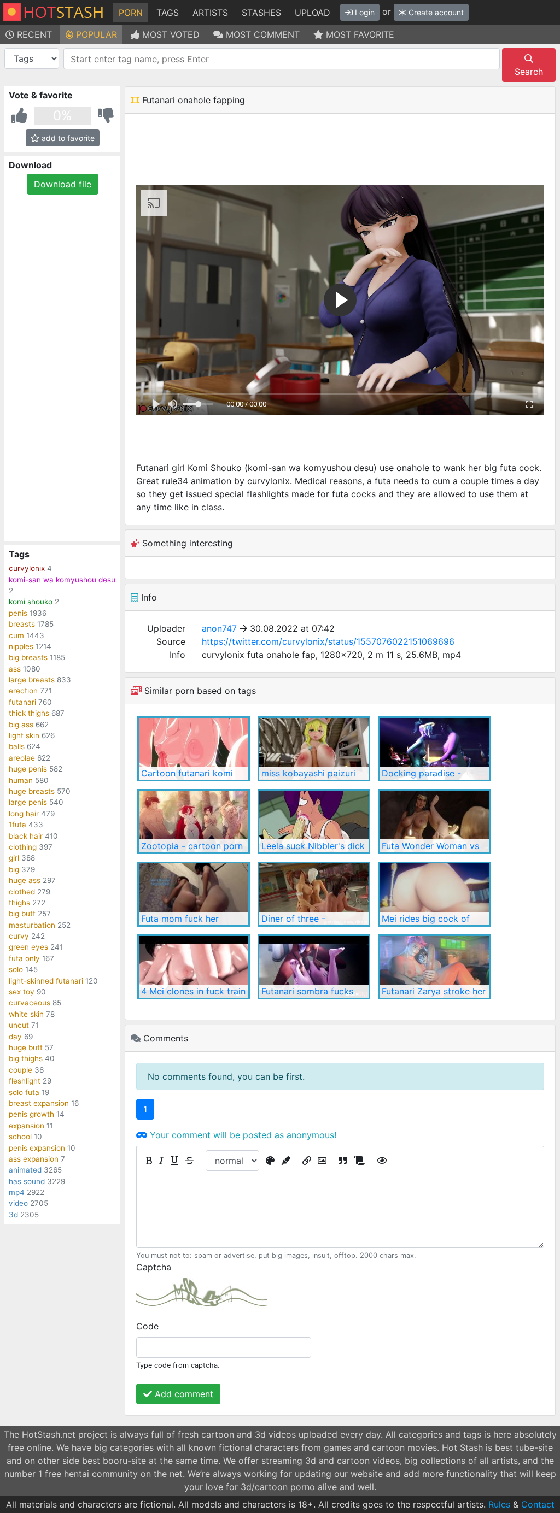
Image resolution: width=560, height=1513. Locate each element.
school (20, 1136)
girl (14, 857)
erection (23, 690)
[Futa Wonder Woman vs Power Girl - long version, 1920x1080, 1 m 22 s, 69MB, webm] (434, 821)
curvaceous (29, 1002)
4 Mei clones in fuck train (193, 991)
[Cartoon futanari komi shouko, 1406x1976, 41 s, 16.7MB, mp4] (193, 749)
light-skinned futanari (46, 980)
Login (364, 12)
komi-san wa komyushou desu (62, 579)
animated (25, 1169)
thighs (19, 902)
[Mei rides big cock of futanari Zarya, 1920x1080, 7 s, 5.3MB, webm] (434, 894)
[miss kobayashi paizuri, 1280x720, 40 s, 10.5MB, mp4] (314, 749)
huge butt (26, 1047)
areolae (22, 757)
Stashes (261, 12)
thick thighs (29, 713)
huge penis (28, 768)
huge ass (24, 880)
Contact (538, 1504)
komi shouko (30, 601)
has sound (27, 1181)
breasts (22, 624)
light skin (24, 735)
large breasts (32, 679)
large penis (28, 802)
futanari (22, 702)
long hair (24, 813)
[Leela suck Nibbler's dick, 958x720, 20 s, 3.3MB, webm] (314, 821)
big (14, 869)
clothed (22, 891)
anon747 (219, 628)
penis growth (31, 1114)
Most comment (261, 34)
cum (16, 635)
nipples (21, 646)
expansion (26, 1125)
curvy (19, 936)
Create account (435, 12)
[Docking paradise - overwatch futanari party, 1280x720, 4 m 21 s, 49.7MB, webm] (434, 749)
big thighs (26, 1058)
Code (147, 1326)
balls (17, 746)
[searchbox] (284, 59)
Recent (33, 34)
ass (15, 668)
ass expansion (34, 1159)
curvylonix (27, 568)
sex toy (21, 991)
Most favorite (358, 34)
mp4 (17, 1192)
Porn (131, 12)
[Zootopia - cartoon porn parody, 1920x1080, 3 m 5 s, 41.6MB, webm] (193, 821)
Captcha (153, 1267)
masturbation (32, 925)
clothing (23, 847)
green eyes (28, 947)
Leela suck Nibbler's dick (313, 845)
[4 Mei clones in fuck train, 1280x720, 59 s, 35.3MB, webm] (193, 967)
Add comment (182, 1393)
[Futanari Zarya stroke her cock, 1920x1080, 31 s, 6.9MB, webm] (434, 967)
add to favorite (67, 138)
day (15, 1036)
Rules (499, 1504)
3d (13, 1214)
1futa (17, 824)
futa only (24, 958)
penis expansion (37, 1148)
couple (20, 1069)
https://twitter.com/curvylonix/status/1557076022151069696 (328, 641)
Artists (210, 12)
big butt (22, 913)
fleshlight (24, 1080)
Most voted (169, 34)
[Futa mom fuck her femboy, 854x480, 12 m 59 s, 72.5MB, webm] (193, 894)
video (18, 1203)
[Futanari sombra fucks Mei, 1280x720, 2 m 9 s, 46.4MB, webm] (314, 967)
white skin (26, 1014)
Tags (167, 12)
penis (18, 613)
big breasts (28, 657)
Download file (62, 184)
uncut (19, 1025)
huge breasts (32, 791)
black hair (26, 836)
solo (16, 969)
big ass (21, 724)
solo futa (24, 1092)
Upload (312, 12)
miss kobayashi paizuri (308, 773)
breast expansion (39, 1103)
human (21, 780)
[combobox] (281, 58)
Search (529, 71)
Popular (95, 34)
